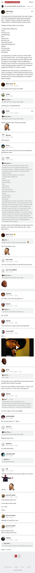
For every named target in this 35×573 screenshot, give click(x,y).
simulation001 (10, 454)
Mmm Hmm (9, 84)
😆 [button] (14, 84)
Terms (22, 567)
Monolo (8, 135)
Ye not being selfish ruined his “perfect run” (17, 6)
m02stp (8, 538)
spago (8, 94)
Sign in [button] (31, 2)
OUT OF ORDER (11, 270)
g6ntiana (8, 443)
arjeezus (8, 294)
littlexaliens (9, 11)
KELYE (8, 304)
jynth (7, 370)
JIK (7, 469)
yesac (8, 111)
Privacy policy (7, 567)
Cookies (16, 567)
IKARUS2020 (10, 416)
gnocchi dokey (10, 495)
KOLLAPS (9, 260)
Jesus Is (8, 427)
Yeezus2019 (9, 331)
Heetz (8, 158)
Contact (29, 567)
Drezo (8, 145)
